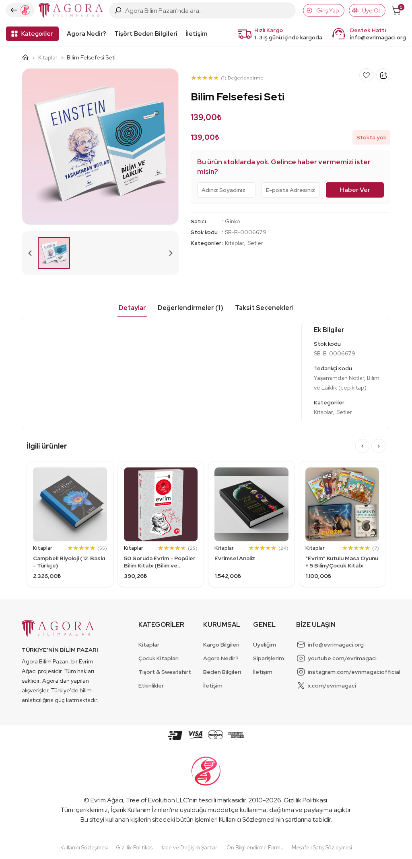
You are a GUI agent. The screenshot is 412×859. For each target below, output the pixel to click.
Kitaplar (48, 57)
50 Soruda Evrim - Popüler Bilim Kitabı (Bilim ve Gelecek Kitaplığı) (160, 562)
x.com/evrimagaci (332, 685)
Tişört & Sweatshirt (164, 671)
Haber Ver (355, 190)
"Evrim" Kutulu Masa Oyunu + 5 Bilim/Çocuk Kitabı (341, 562)
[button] (54, 253)
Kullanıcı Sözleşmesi (246, 819)
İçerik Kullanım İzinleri (140, 810)
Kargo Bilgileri (221, 644)
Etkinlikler (151, 685)
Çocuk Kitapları (158, 658)
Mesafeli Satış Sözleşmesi (322, 847)
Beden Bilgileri (222, 671)
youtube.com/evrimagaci (342, 658)
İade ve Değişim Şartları (190, 847)
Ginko (232, 221)
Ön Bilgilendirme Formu (255, 847)
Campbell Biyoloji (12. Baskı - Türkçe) (69, 562)
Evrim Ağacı (107, 800)
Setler (255, 243)
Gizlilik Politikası (305, 800)
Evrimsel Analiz (234, 558)
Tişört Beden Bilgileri (145, 34)
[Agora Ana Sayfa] (28, 57)
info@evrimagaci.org (378, 37)
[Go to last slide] (362, 446)
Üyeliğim (264, 644)
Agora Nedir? (86, 34)
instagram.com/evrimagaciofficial (354, 671)
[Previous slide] (30, 253)
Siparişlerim (268, 658)
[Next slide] (170, 253)
